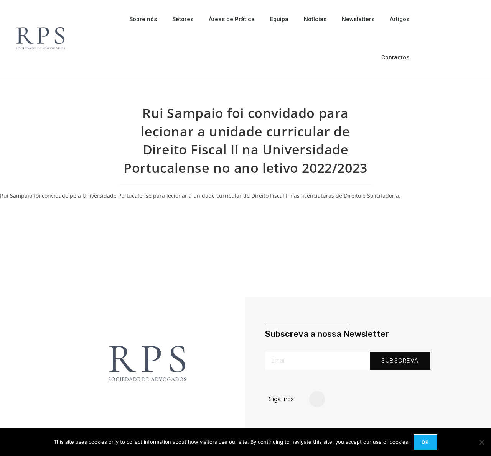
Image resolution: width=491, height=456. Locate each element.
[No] (481, 442)
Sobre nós (143, 19)
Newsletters (358, 19)
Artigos (399, 19)
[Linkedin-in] (317, 399)
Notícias (315, 19)
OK (425, 442)
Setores (182, 19)
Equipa (279, 19)
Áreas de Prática (232, 19)
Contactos (395, 57)
